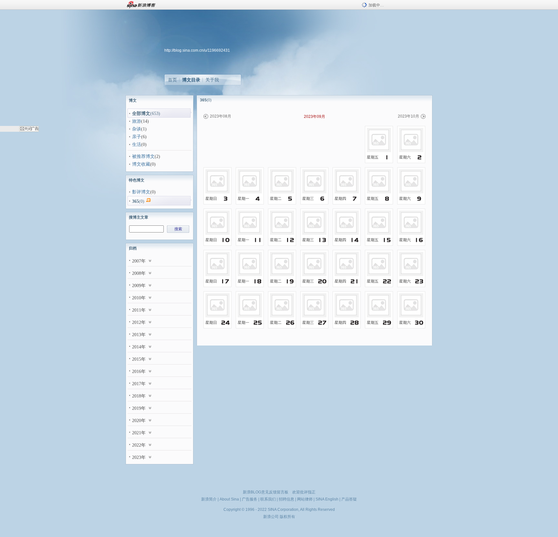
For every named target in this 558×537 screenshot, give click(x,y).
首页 (172, 79)
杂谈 (136, 129)
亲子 (136, 136)
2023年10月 (408, 116)
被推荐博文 (143, 156)
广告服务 (249, 499)
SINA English (326, 499)
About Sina (229, 499)
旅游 (136, 121)
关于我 (212, 79)
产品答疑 (349, 499)
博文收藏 (141, 164)
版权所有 (287, 516)
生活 (136, 144)
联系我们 (268, 499)
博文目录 (191, 79)
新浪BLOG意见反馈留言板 (265, 492)
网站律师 (305, 499)
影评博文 (141, 192)
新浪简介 (209, 499)
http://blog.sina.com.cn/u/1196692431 (197, 50)
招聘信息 (286, 499)
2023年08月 (220, 116)
